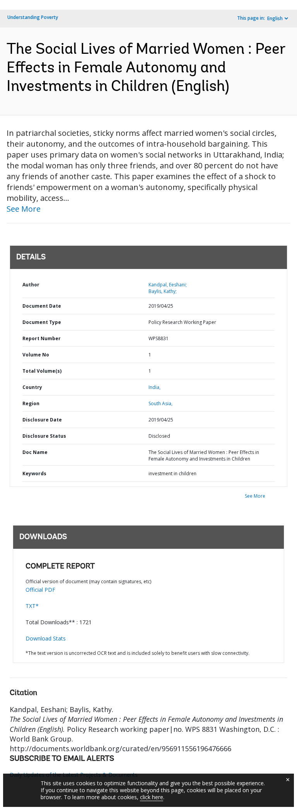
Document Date (41, 306)
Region (30, 403)
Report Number (41, 338)
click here (151, 797)
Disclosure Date (42, 419)
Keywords (34, 473)
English (275, 18)
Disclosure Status (44, 436)
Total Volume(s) (41, 371)
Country (32, 387)
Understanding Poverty (32, 17)
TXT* (32, 606)
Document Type (41, 322)
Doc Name (35, 452)
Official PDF (40, 589)
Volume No (35, 354)
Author (30, 284)
